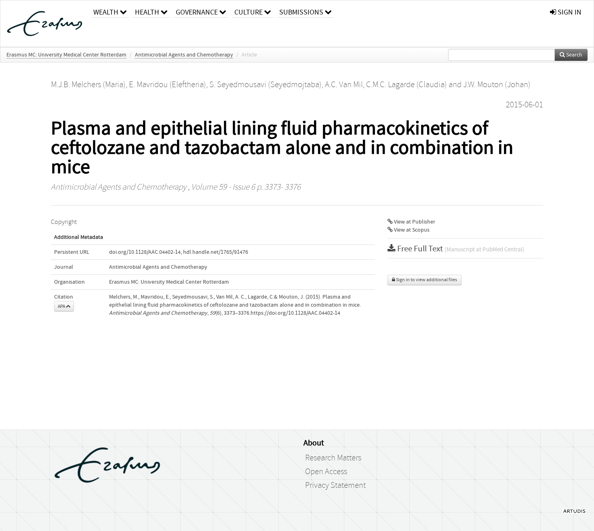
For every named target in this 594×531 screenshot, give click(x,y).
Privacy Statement (335, 485)
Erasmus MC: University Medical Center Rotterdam (66, 55)
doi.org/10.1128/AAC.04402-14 (145, 252)
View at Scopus (411, 230)
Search (573, 55)
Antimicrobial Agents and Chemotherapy (184, 55)
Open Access (326, 472)
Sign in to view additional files (426, 279)
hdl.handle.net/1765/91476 (215, 252)
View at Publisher (414, 222)
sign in (568, 12)
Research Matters (333, 458)
